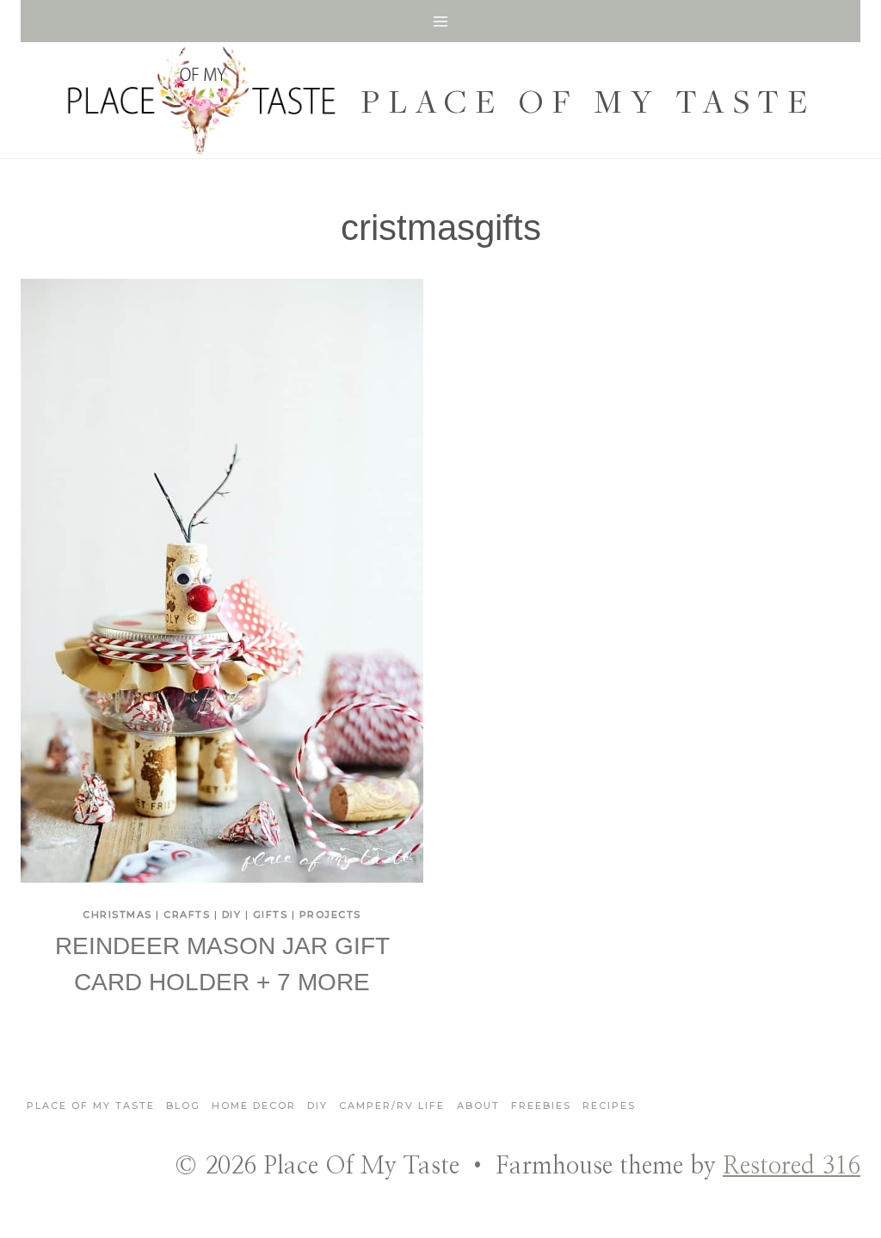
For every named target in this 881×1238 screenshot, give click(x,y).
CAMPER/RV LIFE (392, 1105)
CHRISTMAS (117, 914)
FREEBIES (541, 1105)
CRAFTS (186, 914)
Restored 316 (791, 1167)
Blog (183, 1105)
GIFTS (270, 914)
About (478, 1105)
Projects (330, 914)
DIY (232, 914)
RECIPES (609, 1105)
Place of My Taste (91, 1105)
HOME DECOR (254, 1105)
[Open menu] (441, 21)
